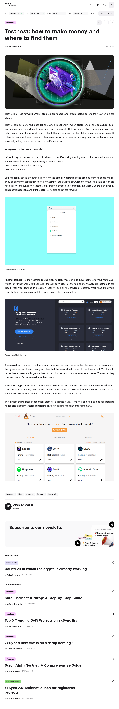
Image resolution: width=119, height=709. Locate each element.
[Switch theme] (97, 5)
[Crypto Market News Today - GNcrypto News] (10, 4)
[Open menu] (111, 5)
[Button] (104, 5)
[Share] (99, 22)
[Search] (104, 5)
